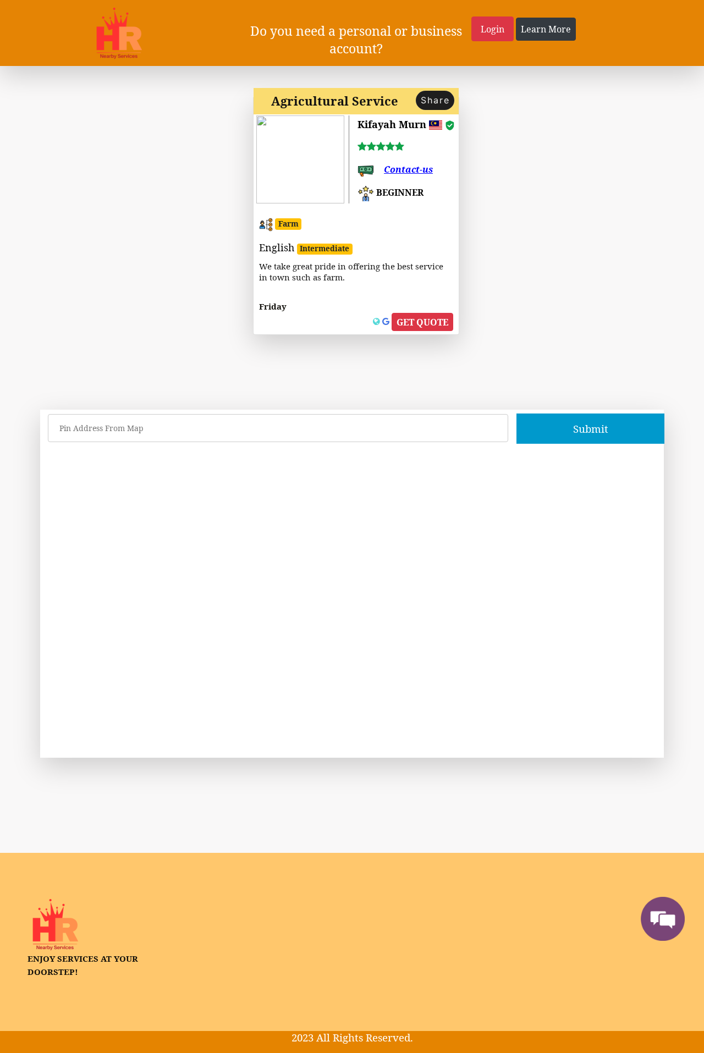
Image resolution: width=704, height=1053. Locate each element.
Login (492, 29)
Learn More (546, 29)
